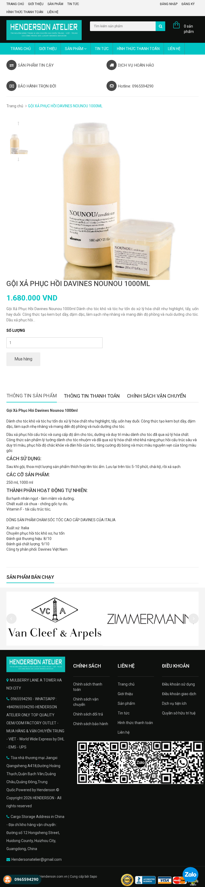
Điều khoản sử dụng (178, 684)
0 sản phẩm (189, 29)
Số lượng (15, 330)
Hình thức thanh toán (24, 12)
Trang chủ (15, 4)
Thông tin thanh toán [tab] (92, 396)
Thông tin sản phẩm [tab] (31, 395)
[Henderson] (35, 664)
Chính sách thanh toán (87, 687)
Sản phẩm (55, 4)
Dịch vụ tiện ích (174, 703)
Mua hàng (23, 358)
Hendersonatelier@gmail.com (36, 859)
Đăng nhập (169, 4)
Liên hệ (52, 12)
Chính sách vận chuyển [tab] (156, 396)
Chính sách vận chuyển (85, 702)
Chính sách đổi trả (88, 714)
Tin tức (73, 4)
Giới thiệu (36, 4)
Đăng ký (188, 4)
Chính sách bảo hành (90, 724)
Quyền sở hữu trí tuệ (178, 713)
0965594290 (26, 879)
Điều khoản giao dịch (179, 694)
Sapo (93, 876)
